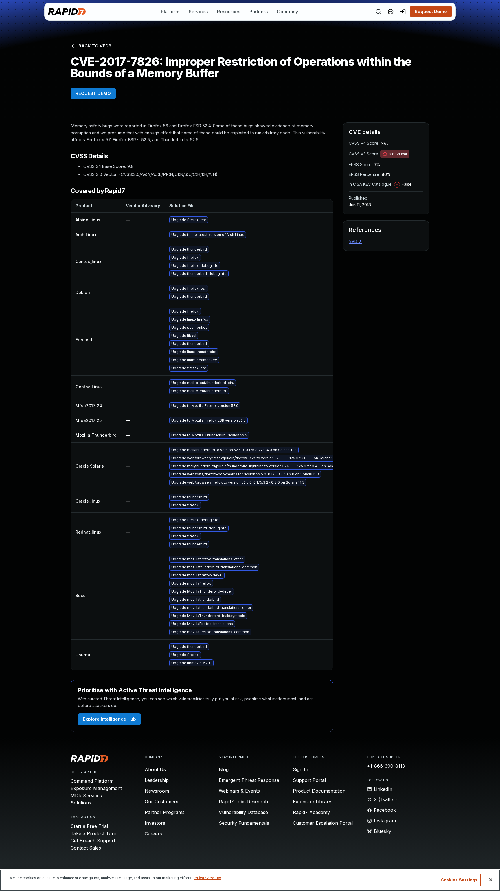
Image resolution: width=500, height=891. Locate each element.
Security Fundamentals (244, 823)
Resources (228, 11)
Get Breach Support (93, 841)
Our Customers (161, 801)
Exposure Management (96, 788)
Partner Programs (165, 812)
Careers (153, 834)
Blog (224, 769)
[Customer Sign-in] (403, 11)
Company (287, 11)
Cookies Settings (459, 880)
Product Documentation (319, 791)
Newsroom (157, 791)
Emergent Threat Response (249, 780)
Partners (258, 11)
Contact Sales (86, 848)
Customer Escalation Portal (323, 823)
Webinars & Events (239, 791)
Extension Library (312, 801)
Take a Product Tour (94, 833)
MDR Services (86, 795)
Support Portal (309, 780)
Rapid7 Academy (311, 812)
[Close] (490, 879)
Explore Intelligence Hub (109, 719)
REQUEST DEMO (93, 93)
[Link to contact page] (390, 11)
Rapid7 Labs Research (243, 801)
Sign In (300, 769)
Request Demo (431, 11)
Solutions (81, 803)
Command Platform (92, 781)
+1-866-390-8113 (386, 766)
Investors (155, 823)
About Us (155, 769)
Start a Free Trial (89, 826)
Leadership (157, 780)
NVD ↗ (355, 241)
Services (198, 11)
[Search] (378, 11)
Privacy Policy (207, 878)
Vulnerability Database (243, 812)
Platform (170, 11)
